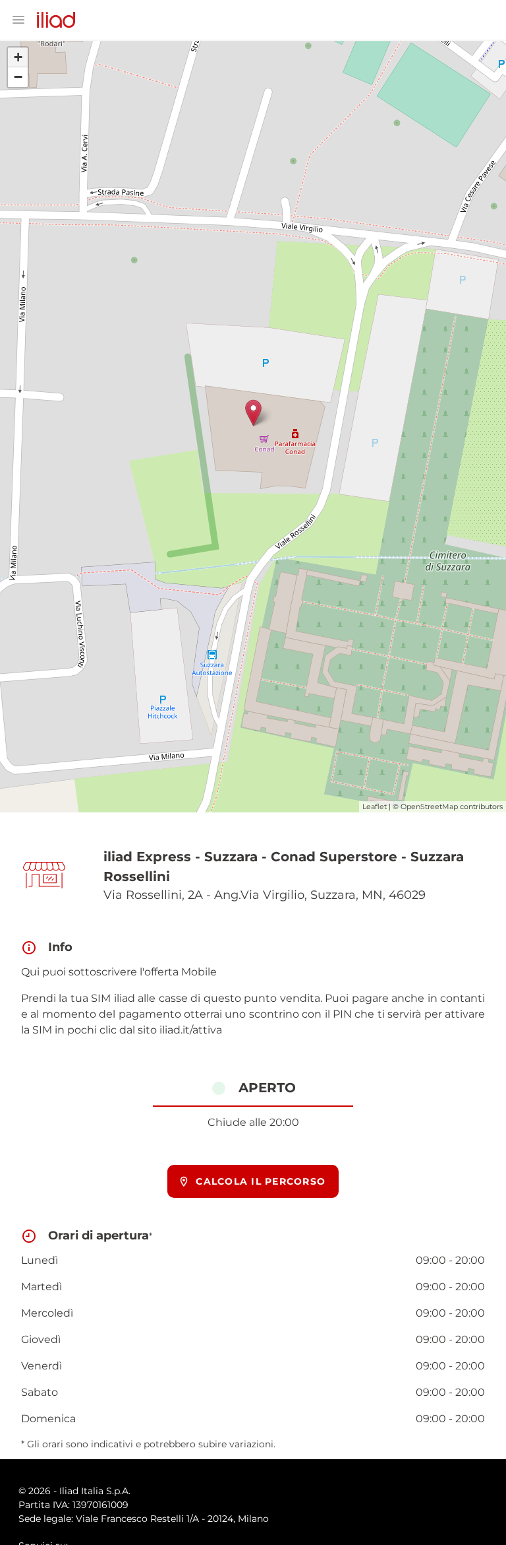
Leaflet (374, 806)
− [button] (18, 77)
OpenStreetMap (429, 806)
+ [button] (18, 57)
